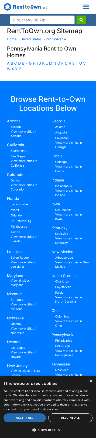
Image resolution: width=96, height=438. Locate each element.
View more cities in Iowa (68, 217)
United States (31, 39)
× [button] (91, 381)
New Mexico (62, 251)
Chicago (61, 162)
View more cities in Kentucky (68, 240)
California (15, 145)
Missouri (14, 294)
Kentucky (59, 227)
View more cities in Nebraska (24, 331)
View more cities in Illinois (68, 169)
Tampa (15, 232)
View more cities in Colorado (24, 187)
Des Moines (63, 210)
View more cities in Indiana (68, 193)
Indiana (57, 180)
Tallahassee (19, 226)
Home (12, 39)
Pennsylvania (56, 39)
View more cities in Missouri (24, 307)
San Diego (18, 156)
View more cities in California (24, 163)
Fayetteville (63, 287)
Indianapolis (63, 186)
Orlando (16, 215)
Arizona (14, 121)
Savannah (62, 138)
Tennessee (60, 364)
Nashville (61, 370)
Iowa (55, 204)
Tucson (16, 127)
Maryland (15, 275)
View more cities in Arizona (24, 134)
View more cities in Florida (24, 239)
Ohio (55, 310)
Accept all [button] (24, 418)
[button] (48, 430)
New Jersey (17, 365)
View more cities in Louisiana (24, 264)
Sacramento (19, 150)
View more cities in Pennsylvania (68, 353)
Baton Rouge (20, 257)
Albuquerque (64, 257)
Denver (16, 180)
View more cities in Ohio (68, 323)
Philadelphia (63, 340)
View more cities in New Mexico (72, 264)
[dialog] (48, 407)
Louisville (61, 233)
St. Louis (17, 300)
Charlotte (62, 281)
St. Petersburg (21, 221)
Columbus (62, 316)
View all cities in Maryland (22, 283)
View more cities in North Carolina (68, 299)
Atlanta (60, 127)
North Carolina (64, 275)
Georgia (58, 121)
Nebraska (15, 318)
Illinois (56, 156)
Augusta (61, 132)
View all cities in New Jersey (25, 373)
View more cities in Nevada (24, 355)
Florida (13, 198)
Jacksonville (19, 204)
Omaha (16, 324)
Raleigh (60, 292)
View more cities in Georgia (68, 145)
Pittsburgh (62, 346)
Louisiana (15, 251)
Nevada (14, 342)
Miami (15, 210)
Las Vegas (18, 347)
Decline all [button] (70, 418)
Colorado (15, 174)
